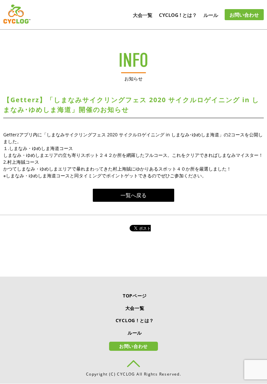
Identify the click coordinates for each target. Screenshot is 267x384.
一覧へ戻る (133, 195)
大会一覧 (142, 15)
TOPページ (135, 296)
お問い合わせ (244, 14)
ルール (211, 15)
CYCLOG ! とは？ (178, 15)
